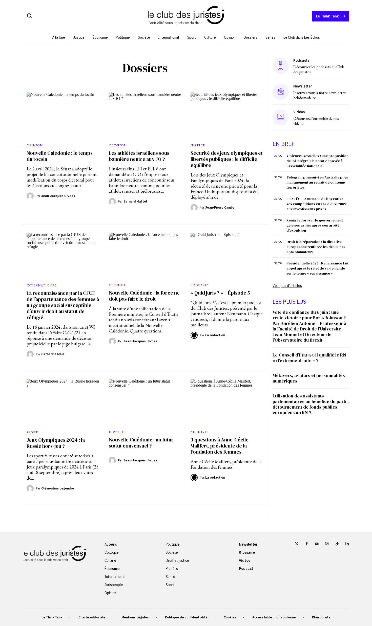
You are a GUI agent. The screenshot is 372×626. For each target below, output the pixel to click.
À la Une (58, 37)
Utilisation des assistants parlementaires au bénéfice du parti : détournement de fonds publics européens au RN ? (311, 404)
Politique (123, 37)
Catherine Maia (53, 354)
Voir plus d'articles (287, 285)
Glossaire (247, 552)
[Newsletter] (281, 91)
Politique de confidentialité (186, 617)
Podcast (246, 568)
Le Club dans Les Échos (301, 37)
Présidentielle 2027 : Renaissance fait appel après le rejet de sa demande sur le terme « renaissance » (317, 268)
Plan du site (321, 617)
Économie (100, 37)
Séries (270, 37)
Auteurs (111, 544)
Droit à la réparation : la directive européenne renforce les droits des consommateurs (315, 246)
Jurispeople (114, 585)
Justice (79, 37)
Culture (210, 37)
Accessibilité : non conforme (274, 617)
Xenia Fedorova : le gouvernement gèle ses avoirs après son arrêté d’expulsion (314, 225)
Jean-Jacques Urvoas (58, 196)
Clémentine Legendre (57, 488)
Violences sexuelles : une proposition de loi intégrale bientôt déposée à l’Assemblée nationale (317, 160)
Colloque (112, 552)
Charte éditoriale (91, 617)
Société (144, 37)
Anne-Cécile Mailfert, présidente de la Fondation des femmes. (226, 464)
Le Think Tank (327, 16)
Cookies (230, 617)
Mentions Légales (135, 617)
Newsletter (248, 544)
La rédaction (215, 335)
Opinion (230, 37)
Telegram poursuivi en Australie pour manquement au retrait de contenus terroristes (317, 182)
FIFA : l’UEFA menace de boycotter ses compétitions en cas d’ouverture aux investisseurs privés (316, 203)
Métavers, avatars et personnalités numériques (309, 378)
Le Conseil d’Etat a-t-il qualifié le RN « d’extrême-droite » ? (309, 358)
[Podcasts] (280, 66)
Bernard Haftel (135, 201)
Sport (191, 37)
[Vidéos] (280, 117)
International (168, 37)
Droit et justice (177, 560)
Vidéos (244, 560)
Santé (170, 576)
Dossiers (250, 37)
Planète (172, 568)
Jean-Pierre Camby (219, 207)
